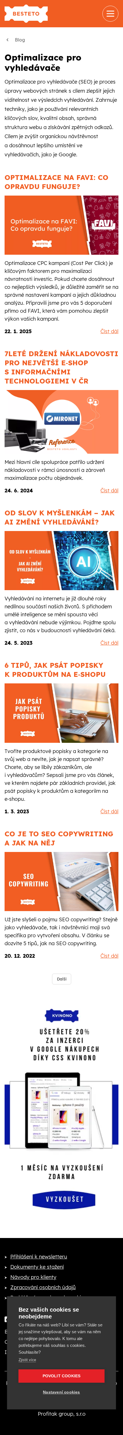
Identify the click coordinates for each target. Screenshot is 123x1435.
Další (61, 979)
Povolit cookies (62, 1376)
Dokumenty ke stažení (37, 1267)
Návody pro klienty (33, 1277)
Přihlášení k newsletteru (38, 1256)
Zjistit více (27, 1360)
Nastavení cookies (61, 1392)
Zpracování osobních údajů (43, 1287)
